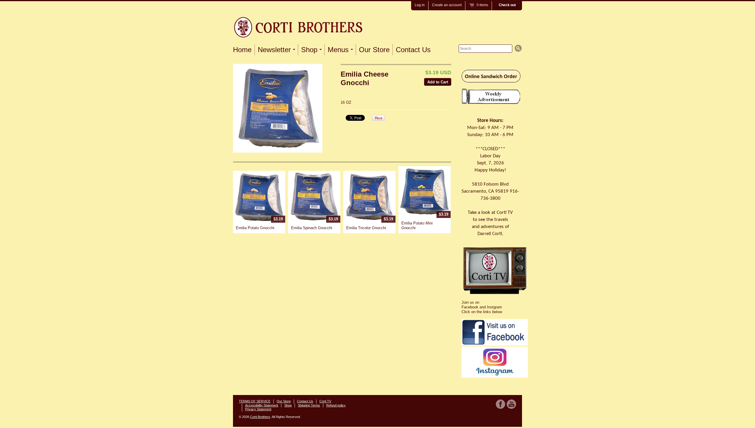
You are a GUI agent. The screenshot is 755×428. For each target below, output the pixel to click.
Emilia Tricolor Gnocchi (366, 228)
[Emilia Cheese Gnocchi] (277, 108)
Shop (288, 405)
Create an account (447, 5)
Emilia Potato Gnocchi (255, 228)
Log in (420, 5)
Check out (507, 5)
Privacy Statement (258, 409)
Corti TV (325, 401)
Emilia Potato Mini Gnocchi (417, 225)
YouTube (511, 404)
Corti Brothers (260, 417)
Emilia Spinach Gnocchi (311, 228)
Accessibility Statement (261, 405)
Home (242, 50)
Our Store (374, 50)
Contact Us (413, 50)
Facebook (500, 404)
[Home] (299, 31)
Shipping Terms (309, 405)
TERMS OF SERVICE (254, 401)
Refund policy (336, 405)
